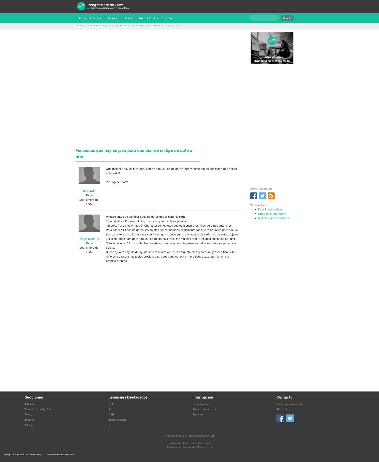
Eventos (152, 18)
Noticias (126, 18)
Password (188, 447)
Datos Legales (200, 404)
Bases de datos (118, 419)
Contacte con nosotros (289, 404)
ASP (111, 414)
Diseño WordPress (174, 435)
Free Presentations (270, 209)
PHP (111, 404)
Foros (139, 18)
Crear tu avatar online (272, 213)
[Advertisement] (158, 60)
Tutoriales (112, 18)
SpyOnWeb (209, 435)
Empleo (167, 18)
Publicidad (198, 414)
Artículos (95, 18)
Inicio (82, 18)
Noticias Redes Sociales (273, 218)
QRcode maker (204, 447)
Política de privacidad (204, 409)
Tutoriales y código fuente (39, 409)
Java (111, 409)
